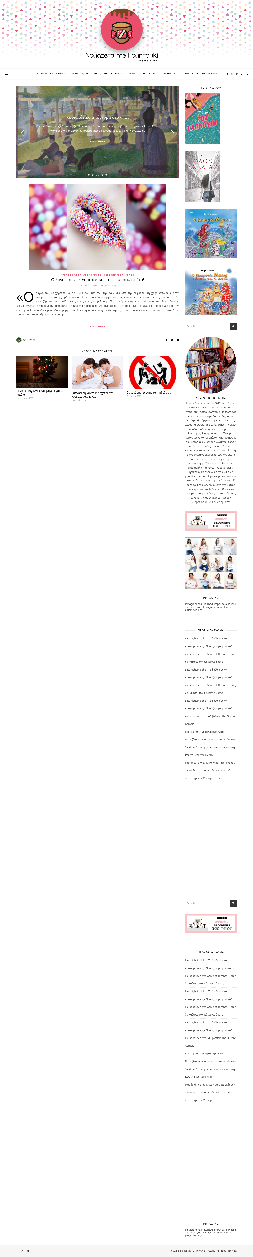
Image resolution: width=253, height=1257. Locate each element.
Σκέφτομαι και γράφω (49, 73)
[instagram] (232, 73)
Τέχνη (133, 73)
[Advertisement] (211, 840)
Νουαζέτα (29, 340)
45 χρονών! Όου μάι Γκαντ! (206, 778)
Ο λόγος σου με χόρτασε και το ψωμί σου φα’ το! (97, 279)
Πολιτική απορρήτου (180, 1250)
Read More (97, 326)
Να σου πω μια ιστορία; (108, 73)
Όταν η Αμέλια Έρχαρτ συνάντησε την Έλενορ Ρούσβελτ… (97, 117)
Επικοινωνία (199, 1250)
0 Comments (108, 285)
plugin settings (194, 610)
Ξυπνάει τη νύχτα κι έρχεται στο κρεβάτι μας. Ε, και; (93, 395)
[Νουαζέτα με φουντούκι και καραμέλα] (126, 34)
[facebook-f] (228, 73)
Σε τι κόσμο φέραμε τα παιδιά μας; (149, 392)
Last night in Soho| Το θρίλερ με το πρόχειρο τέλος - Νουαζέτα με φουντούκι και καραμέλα (210, 646)
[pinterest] (237, 73)
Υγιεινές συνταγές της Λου (201, 73)
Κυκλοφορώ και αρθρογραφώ (81, 275)
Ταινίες (147, 73)
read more (97, 141)
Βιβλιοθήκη (168, 73)
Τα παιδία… (78, 73)
